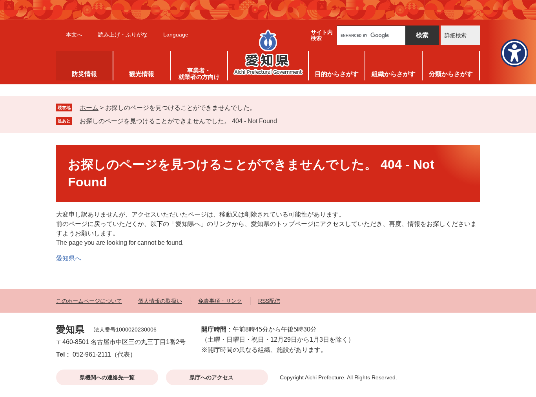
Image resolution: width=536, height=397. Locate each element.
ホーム (89, 107)
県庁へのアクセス (211, 377)
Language (175, 34)
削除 (282, 120)
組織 (394, 74)
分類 (451, 74)
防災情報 (84, 74)
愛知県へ (68, 258)
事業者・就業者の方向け (199, 73)
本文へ (74, 34)
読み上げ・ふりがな (123, 34)
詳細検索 (456, 35)
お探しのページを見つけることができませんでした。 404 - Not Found (178, 121)
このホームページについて (89, 301)
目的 (337, 74)
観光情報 (141, 74)
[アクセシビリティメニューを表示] (514, 53)
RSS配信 (269, 301)
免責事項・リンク (220, 301)
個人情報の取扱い (160, 301)
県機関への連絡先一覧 (107, 377)
